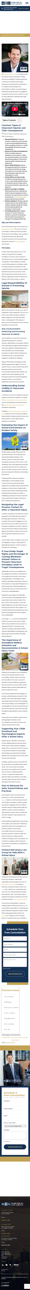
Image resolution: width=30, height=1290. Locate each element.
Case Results (4, 1257)
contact (4, 915)
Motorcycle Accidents (11, 1007)
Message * (7, 1130)
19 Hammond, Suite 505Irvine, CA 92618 (7, 1213)
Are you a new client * (10, 1123)
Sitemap (3, 1270)
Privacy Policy (4, 1269)
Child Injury (8, 1002)
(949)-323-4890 (5, 1220)
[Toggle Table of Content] (18, 120)
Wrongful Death (9, 1018)
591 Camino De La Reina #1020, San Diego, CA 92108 (9, 1239)
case (10, 619)
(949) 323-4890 (10, 1042)
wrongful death (19, 241)
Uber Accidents (9, 1024)
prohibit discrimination (10, 405)
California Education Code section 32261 (14, 400)
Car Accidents (8, 996)
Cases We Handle (5, 1253)
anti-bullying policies (20, 197)
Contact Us (4, 1258)
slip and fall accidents (8, 229)
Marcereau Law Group (9, 74)
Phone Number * (8, 1108)
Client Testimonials (6, 1254)
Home (2, 35)
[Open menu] (27, 3)
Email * (6, 1116)
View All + (7, 1029)
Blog (2, 1255)
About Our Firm (5, 1251)
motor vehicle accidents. (20, 899)
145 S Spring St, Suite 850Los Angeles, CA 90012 (7, 1227)
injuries (4, 800)
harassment (20, 405)
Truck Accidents (9, 1013)
